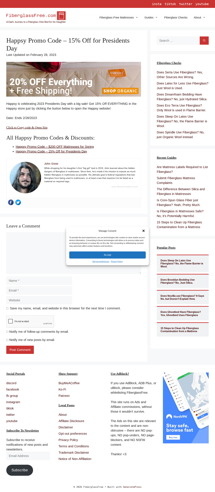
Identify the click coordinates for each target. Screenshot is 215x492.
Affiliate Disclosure (71, 421)
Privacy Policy (117, 261)
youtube (202, 4)
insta (156, 4)
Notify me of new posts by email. (32, 340)
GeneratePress (132, 487)
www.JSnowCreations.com (124, 186)
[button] (144, 231)
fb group (12, 395)
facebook (12, 389)
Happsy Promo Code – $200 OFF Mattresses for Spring (55, 146)
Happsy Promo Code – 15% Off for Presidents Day (51, 151)
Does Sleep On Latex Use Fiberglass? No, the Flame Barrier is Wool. (182, 121)
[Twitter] (18, 202)
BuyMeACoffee (69, 383)
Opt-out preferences (100, 261)
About (197, 17)
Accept (107, 254)
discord (11, 383)
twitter (185, 4)
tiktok (170, 4)
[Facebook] (11, 202)
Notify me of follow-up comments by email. (39, 331)
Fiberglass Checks (175, 17)
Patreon (64, 395)
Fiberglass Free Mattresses (116, 17)
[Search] (204, 40)
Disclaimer (66, 427)
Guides (148, 17)
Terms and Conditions (74, 446)
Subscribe (19, 470)
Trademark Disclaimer (74, 452)
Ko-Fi (62, 389)
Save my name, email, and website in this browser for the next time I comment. (65, 308)
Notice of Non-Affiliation (75, 459)
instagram (13, 402)
